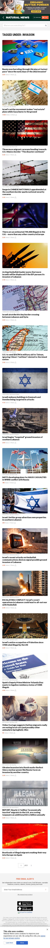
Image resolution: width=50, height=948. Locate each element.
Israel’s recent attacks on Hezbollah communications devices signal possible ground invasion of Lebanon (24, 559)
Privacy (5, 919)
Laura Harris (14, 807)
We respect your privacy (25, 894)
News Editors (15, 514)
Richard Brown (15, 312)
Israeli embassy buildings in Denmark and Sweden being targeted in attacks (21, 398)
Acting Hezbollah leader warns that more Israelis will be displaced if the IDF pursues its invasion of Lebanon (23, 274)
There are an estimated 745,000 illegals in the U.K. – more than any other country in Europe (23, 233)
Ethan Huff (14, 66)
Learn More (9, 943)
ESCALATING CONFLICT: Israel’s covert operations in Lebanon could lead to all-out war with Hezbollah (24, 602)
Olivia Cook (14, 680)
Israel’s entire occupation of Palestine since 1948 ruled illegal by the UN (22, 643)
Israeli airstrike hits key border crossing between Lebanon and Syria (20, 315)
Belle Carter (14, 639)
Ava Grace (14, 229)
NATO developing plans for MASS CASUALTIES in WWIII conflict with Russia (24, 478)
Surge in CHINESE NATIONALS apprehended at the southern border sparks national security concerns (24, 191)
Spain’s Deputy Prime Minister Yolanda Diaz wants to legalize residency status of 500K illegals (22, 684)
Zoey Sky (13, 106)
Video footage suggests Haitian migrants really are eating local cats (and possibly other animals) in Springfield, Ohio (24, 727)
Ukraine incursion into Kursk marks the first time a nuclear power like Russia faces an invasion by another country (22, 769)
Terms (10, 919)
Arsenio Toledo (15, 186)
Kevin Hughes (15, 269)
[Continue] (45, 889)
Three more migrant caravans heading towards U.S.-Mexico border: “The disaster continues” (24, 150)
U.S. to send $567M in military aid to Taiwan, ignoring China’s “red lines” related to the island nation (24, 357)
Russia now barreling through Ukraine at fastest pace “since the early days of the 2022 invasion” (24, 70)
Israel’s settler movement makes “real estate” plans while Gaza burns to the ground (23, 110)
